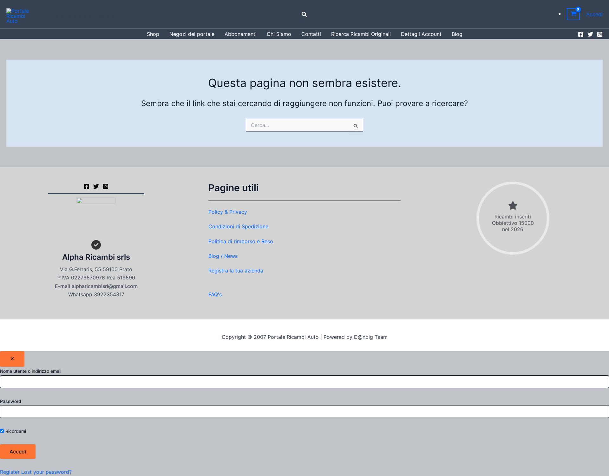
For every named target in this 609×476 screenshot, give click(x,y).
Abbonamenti (241, 34)
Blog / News (223, 256)
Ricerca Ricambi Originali (361, 34)
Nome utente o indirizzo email (30, 371)
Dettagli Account (421, 34)
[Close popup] (12, 359)
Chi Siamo (279, 34)
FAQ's (215, 294)
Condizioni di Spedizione (238, 226)
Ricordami (15, 431)
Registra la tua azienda (235, 270)
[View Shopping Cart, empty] (573, 14)
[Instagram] (600, 34)
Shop (153, 34)
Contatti (311, 34)
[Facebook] (581, 34)
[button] (304, 14)
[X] (96, 186)
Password (10, 401)
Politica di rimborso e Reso (240, 241)
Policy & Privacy (227, 212)
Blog (457, 34)
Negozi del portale (191, 34)
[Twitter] (590, 34)
